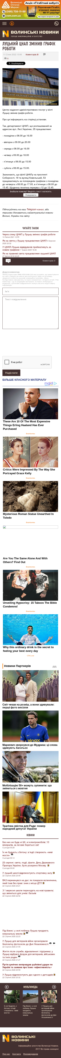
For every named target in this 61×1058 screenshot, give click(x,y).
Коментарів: (32, 54)
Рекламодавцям (30, 1053)
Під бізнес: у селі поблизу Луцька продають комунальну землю (25, 932)
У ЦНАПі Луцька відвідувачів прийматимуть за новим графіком (26, 248)
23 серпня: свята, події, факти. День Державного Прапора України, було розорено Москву (28, 864)
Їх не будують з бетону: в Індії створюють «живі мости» (27, 853)
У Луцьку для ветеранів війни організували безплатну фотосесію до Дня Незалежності (25, 942)
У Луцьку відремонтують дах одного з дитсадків (27, 974)
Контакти (16, 1053)
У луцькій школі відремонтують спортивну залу (27, 872)
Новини (31, 835)
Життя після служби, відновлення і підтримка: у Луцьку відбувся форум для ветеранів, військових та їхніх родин (28, 954)
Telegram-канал (35, 209)
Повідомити (30, 195)
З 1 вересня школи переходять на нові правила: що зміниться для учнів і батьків (28, 892)
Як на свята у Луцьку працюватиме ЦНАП (24, 240)
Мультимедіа (30, 987)
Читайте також (30, 228)
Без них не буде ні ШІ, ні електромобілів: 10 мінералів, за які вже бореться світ (25, 843)
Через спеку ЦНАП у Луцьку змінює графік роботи (28, 234)
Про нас (6, 1053)
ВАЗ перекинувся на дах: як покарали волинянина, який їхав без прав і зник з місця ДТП (29, 881)
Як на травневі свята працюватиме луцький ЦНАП (29, 253)
